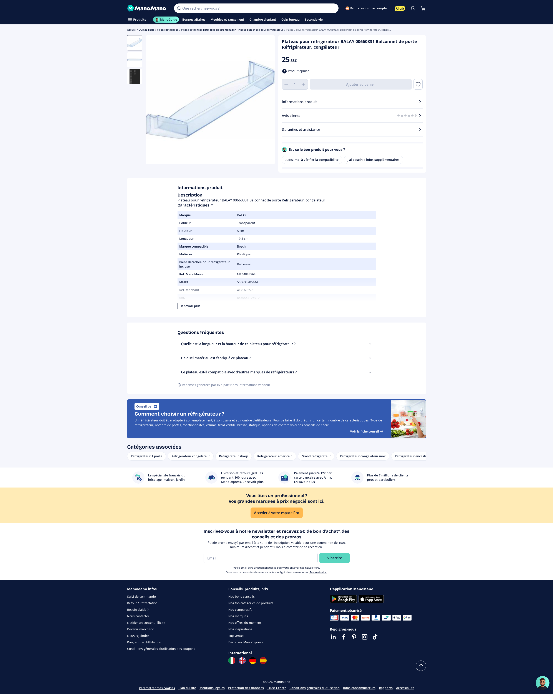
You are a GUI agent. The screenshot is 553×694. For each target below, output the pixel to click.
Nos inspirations (240, 629)
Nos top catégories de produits (250, 603)
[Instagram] (364, 636)
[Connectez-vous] (412, 8)
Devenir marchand (140, 629)
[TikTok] (375, 636)
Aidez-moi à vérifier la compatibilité (312, 160)
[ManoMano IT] (231, 660)
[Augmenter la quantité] (303, 84)
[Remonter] (421, 666)
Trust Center (276, 688)
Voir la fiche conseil (364, 431)
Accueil (131, 30)
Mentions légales (212, 688)
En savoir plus (318, 572)
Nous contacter (138, 616)
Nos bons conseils (241, 596)
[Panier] (423, 8)
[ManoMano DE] (252, 660)
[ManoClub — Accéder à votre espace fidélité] (400, 8)
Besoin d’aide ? (138, 609)
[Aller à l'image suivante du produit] (266, 100)
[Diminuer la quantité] (286, 84)
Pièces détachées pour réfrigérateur (260, 30)
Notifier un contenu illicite (146, 623)
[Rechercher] (179, 8)
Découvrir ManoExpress (245, 642)
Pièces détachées (167, 30)
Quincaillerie (146, 30)
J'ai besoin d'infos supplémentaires (373, 160)
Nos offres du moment (244, 623)
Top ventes (236, 636)
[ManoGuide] (543, 683)
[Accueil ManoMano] (147, 8)
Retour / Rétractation (142, 603)
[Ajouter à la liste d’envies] (418, 84)
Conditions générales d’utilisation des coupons (161, 649)
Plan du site (187, 688)
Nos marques (238, 616)
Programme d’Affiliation (144, 642)
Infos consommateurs (359, 688)
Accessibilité (405, 688)
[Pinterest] (354, 636)
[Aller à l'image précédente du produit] (154, 100)
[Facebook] (343, 636)
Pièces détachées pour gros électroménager (208, 30)
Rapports (386, 688)
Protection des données (246, 688)
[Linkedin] (333, 636)
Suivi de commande (141, 596)
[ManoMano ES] (263, 660)
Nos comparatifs (240, 609)
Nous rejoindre (138, 636)
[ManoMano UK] (242, 660)
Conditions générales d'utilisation (314, 688)
